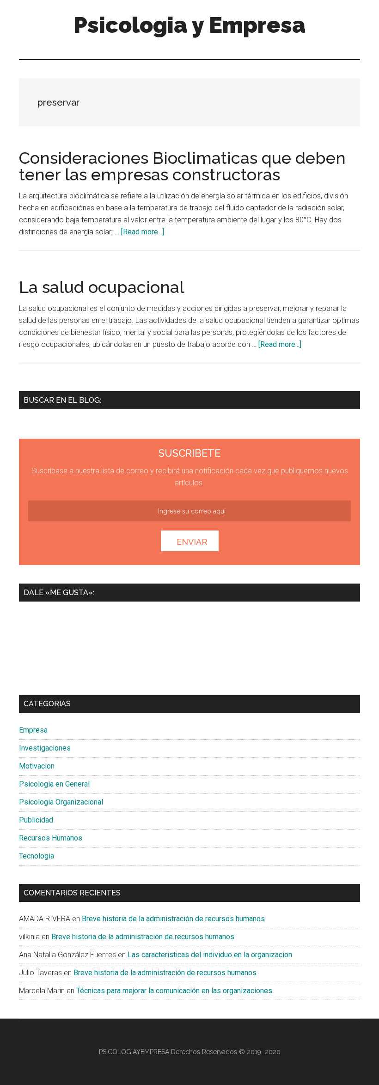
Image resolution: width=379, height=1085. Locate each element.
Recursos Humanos (50, 838)
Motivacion (37, 766)
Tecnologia (36, 856)
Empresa (33, 730)
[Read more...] (142, 231)
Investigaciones (45, 748)
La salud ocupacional (101, 287)
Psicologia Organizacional (61, 802)
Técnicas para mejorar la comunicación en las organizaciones (174, 990)
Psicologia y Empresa (189, 25)
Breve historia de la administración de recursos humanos (173, 918)
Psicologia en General (54, 784)
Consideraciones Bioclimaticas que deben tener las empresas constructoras (182, 166)
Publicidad (36, 820)
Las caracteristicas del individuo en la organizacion (210, 954)
